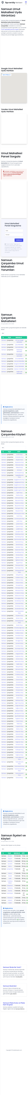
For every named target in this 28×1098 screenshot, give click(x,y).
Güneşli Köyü (19, 585)
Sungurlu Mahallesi (19, 364)
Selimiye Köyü (19, 700)
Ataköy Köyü (19, 495)
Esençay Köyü (19, 565)
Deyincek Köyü (19, 550)
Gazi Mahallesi (19, 347)
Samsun (3, 340)
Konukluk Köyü (19, 635)
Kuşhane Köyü (19, 656)
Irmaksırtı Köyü (19, 593)
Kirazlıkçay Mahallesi (19, 355)
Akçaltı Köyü (19, 460)
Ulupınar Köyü (19, 731)
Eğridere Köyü (19, 557)
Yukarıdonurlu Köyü (19, 763)
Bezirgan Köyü (19, 508)
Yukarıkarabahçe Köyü (19, 770)
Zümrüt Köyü (19, 777)
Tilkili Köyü (19, 724)
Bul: (3, 333)
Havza (10, 873)
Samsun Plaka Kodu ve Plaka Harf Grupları (14, 1004)
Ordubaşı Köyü (19, 672)
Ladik (9, 878)
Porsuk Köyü (19, 690)
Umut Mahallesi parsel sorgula (10, 29)
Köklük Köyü (19, 638)
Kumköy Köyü (19, 646)
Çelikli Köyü (19, 529)
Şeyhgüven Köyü (19, 713)
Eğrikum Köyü (19, 560)
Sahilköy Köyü (19, 692)
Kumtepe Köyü (19, 648)
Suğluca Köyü (19, 708)
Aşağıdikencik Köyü (19, 476)
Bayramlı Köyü (19, 500)
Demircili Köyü (19, 542)
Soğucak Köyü (19, 705)
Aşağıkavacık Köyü (19, 485)
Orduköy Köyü (19, 674)
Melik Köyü (19, 664)
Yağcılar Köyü (19, 742)
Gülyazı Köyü (19, 583)
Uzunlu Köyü (19, 737)
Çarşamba (10, 869)
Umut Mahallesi (19, 366)
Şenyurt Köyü (19, 711)
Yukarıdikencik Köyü (19, 758)
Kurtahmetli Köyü (19, 651)
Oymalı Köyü (19, 682)
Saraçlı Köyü (19, 695)
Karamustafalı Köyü (19, 612)
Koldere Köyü (19, 633)
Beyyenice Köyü (19, 506)
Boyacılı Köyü (19, 511)
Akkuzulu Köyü (19, 465)
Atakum (10, 900)
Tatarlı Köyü (19, 721)
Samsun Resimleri (10, 986)
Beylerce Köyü (19, 503)
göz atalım (13, 994)
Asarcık (10, 861)
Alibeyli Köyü (19, 467)
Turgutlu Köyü (19, 726)
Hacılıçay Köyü (19, 588)
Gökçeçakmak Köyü (19, 571)
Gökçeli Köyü (19, 575)
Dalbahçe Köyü (19, 534)
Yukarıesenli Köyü (19, 766)
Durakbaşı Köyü (19, 552)
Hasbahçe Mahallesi (19, 350)
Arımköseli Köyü (19, 473)
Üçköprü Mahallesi (19, 369)
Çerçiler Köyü (19, 531)
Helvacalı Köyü (19, 590)
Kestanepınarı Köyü (19, 621)
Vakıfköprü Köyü (19, 739)
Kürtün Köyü (19, 659)
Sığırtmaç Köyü (19, 703)
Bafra (10, 866)
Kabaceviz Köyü (19, 596)
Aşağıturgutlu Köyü (19, 490)
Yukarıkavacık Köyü (19, 774)
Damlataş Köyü (19, 537)
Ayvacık (10, 864)
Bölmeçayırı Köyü (19, 513)
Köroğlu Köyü (19, 641)
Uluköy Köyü (19, 729)
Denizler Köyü (19, 547)
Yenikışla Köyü (19, 750)
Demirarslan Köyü (19, 539)
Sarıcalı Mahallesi (19, 361)
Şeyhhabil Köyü (19, 716)
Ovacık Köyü (19, 679)
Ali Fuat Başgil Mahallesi (19, 341)
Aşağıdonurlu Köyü (19, 480)
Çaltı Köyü (19, 521)
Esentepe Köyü (19, 568)
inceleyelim (19, 977)
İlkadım (10, 856)
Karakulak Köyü (19, 608)
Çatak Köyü (19, 524)
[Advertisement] (14, 51)
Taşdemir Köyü (19, 718)
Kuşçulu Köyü (19, 654)
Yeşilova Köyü (19, 755)
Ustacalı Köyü (19, 734)
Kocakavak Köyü (19, 630)
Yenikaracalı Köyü (19, 747)
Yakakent (10, 898)
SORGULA (19, 240)
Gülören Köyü (19, 580)
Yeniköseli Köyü (19, 752)
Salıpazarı (10, 885)
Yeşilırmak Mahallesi (19, 372)
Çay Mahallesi (19, 344)
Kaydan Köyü (19, 615)
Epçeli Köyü (19, 563)
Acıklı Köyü (19, 454)
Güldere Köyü (19, 577)
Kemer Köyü (19, 618)
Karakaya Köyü (19, 606)
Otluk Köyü (19, 677)
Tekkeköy (10, 888)
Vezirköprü (10, 893)
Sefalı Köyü (19, 698)
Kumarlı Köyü (19, 643)
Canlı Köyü (19, 516)
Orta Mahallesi (19, 358)
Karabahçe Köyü (19, 601)
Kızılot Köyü (19, 625)
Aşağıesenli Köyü (19, 482)
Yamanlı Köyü (19, 744)
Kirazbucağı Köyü (19, 628)
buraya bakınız (20, 1009)
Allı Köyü (19, 470)
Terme (10, 891)
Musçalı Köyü (19, 667)
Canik (10, 903)
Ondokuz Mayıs (10, 882)
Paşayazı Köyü (19, 687)
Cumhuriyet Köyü (19, 518)
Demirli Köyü (19, 544)
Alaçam (10, 858)
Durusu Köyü (19, 555)
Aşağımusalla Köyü (19, 487)
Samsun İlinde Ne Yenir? (12, 967)
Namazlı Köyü (19, 669)
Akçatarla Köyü (19, 462)
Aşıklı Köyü (19, 493)
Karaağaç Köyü (19, 598)
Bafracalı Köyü (19, 498)
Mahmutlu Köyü (19, 661)
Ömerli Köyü (19, 685)
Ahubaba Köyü (19, 457)
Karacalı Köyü (19, 603)
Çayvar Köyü (19, 526)
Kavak (10, 876)
